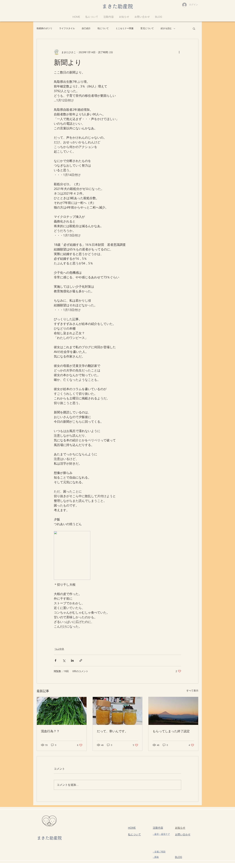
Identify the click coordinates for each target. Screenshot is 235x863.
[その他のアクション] (179, 52)
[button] (194, 28)
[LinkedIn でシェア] (72, 660)
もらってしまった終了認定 (171, 731)
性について (103, 28)
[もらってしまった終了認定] (173, 711)
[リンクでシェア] (80, 660)
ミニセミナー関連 (124, 28)
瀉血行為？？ (50, 731)
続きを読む (166, 28)
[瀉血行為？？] (62, 711)
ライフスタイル (67, 28)
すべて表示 (192, 690)
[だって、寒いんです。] (117, 711)
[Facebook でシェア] (55, 660)
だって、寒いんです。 (112, 731)
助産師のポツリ (44, 28)
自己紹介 (86, 28)
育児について (147, 28)
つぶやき (59, 648)
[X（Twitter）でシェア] (64, 660)
